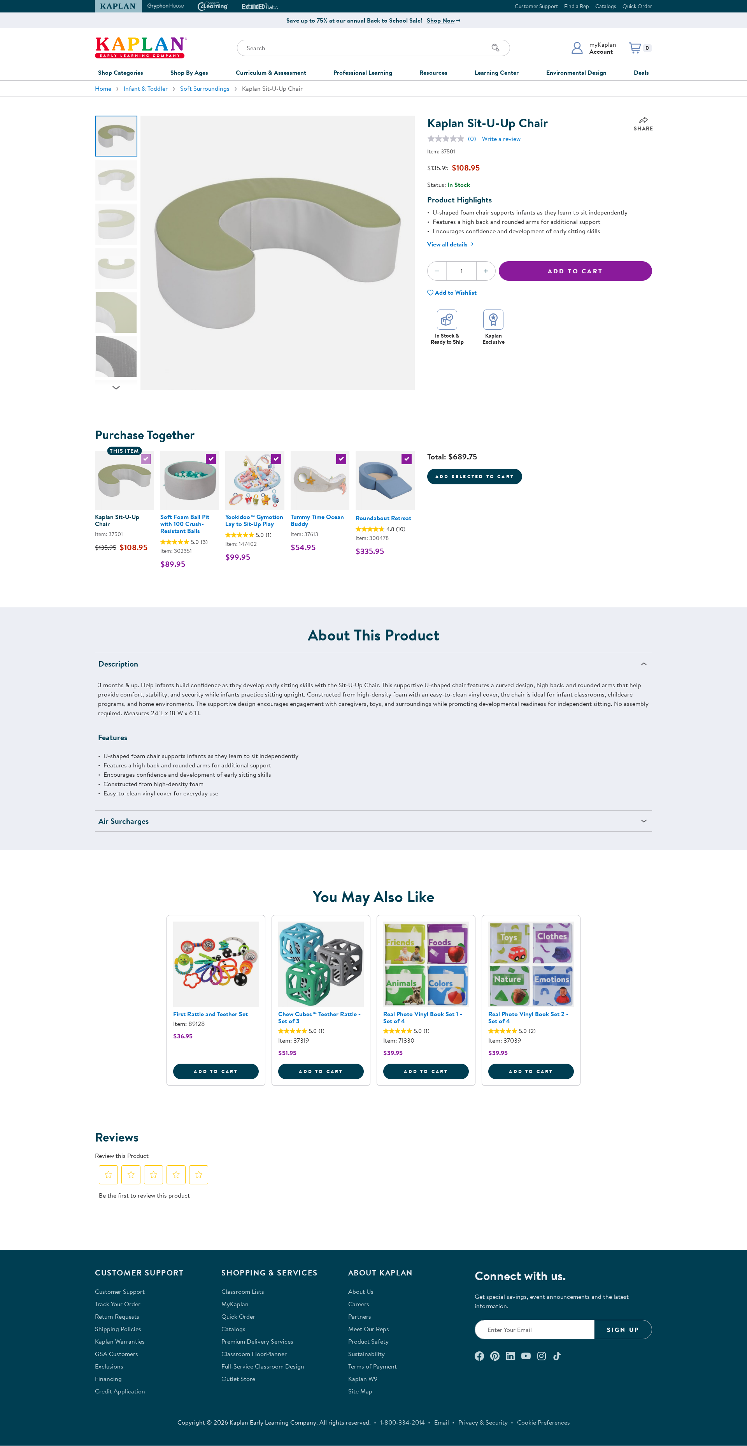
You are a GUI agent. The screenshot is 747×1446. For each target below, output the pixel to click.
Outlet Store (238, 1378)
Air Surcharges (123, 821)
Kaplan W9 (362, 1378)
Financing (108, 1378)
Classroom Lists (242, 1291)
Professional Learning (362, 72)
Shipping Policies (118, 1329)
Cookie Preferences (543, 1422)
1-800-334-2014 (402, 1422)
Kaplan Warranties (120, 1341)
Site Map (360, 1391)
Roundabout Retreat (383, 518)
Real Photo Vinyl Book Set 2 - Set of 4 (528, 1017)
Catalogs (605, 6)
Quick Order (637, 6)
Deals (641, 72)
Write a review (501, 138)
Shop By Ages (189, 72)
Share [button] (643, 128)
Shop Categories (120, 72)
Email (441, 1422)
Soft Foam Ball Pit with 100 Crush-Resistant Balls (184, 523)
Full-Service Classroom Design (262, 1366)
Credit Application (120, 1391)
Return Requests (117, 1316)
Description (118, 663)
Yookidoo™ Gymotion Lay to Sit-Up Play (254, 520)
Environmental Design (576, 72)
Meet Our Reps (368, 1329)
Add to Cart (575, 271)
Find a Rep (576, 6)
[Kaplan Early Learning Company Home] (141, 47)
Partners (359, 1316)
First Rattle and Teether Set (210, 1014)
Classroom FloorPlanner (254, 1353)
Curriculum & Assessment (271, 72)
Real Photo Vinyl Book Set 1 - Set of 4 (422, 1017)
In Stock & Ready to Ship (447, 338)
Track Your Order (117, 1304)
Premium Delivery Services (257, 1341)
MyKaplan (235, 1304)
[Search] (495, 48)
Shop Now (441, 20)
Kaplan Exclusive (493, 338)
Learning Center (497, 72)
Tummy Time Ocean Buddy (317, 520)
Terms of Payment (372, 1366)
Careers (358, 1304)
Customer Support (536, 6)
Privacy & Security (483, 1422)
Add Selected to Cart (474, 476)
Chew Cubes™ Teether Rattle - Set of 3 (319, 1017)
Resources (433, 72)
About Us (361, 1291)
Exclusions (109, 1366)
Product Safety (368, 1341)
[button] (593, 48)
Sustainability (366, 1353)
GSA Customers (116, 1353)
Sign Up (623, 1329)
